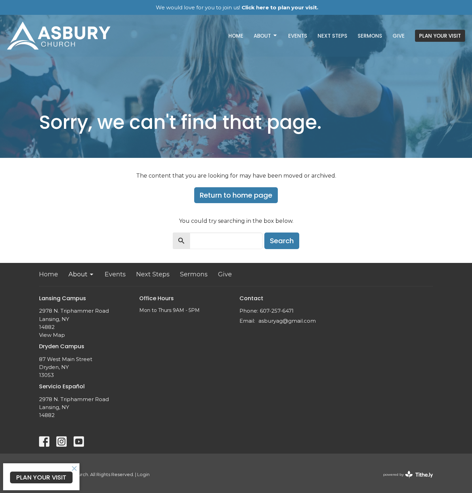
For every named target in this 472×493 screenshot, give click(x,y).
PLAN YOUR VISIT (440, 35)
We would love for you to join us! (237, 7)
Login (143, 474)
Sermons (370, 35)
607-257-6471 (277, 310)
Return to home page (236, 195)
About (262, 35)
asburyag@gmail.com (287, 320)
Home (235, 35)
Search (282, 241)
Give (399, 35)
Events (297, 35)
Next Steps (332, 35)
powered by (404, 480)
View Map (52, 335)
